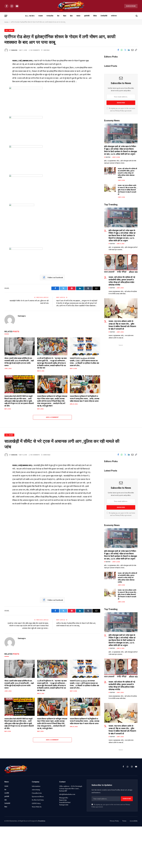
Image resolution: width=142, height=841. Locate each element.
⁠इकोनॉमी (87, 16)
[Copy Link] (136, 50)
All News (30, 16)
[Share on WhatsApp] (121, 50)
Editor (108, 157)
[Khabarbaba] (71, 6)
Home (6, 22)
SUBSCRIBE (131, 6)
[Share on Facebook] (118, 50)
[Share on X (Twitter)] (125, 50)
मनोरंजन (114, 16)
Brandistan (41, 821)
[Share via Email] (132, 50)
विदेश (95, 16)
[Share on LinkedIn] (128, 50)
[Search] (136, 15)
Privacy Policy (119, 111)
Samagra (14, 50)
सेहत (64, 16)
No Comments (35, 50)
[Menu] (5, 15)
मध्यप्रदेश (50, 16)
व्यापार (78, 16)
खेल (71, 16)
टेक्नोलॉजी (104, 16)
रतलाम (40, 16)
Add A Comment (52, 417)
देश (58, 16)
